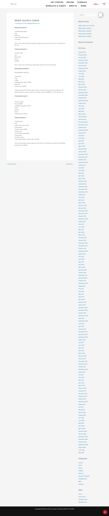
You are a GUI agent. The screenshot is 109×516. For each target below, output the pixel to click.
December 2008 (83, 436)
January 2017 (82, 305)
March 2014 (81, 353)
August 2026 (82, 52)
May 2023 (81, 141)
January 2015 (82, 329)
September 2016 (83, 315)
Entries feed (81, 497)
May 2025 (81, 79)
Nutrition (80, 473)
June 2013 (81, 377)
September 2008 (83, 444)
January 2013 (82, 391)
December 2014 (82, 331)
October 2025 (82, 65)
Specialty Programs (83, 476)
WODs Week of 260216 (84, 31)
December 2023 (83, 122)
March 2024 (81, 114)
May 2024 (81, 111)
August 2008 (82, 447)
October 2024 (82, 98)
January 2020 (82, 208)
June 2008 (81, 450)
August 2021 (81, 194)
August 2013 (82, 372)
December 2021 (82, 186)
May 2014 (81, 348)
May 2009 (81, 423)
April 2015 (81, 326)
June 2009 (81, 420)
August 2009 (82, 415)
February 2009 (82, 431)
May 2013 (81, 380)
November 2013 (82, 364)
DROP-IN (73, 6)
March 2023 (81, 146)
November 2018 (82, 245)
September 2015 (83, 321)
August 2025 (82, 71)
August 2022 (82, 165)
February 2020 (82, 205)
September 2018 (83, 251)
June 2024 (81, 108)
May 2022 (81, 173)
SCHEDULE (82, 2)
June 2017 (81, 291)
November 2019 (82, 213)
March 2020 (81, 202)
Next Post (70, 164)
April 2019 (81, 232)
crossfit (80, 462)
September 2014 (83, 337)
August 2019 (81, 221)
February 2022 (82, 181)
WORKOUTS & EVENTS (56, 6)
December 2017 (82, 275)
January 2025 (82, 90)
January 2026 (82, 57)
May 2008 (81, 452)
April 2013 (81, 383)
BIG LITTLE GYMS (69, 509)
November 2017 (82, 278)
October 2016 (82, 313)
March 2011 (81, 409)
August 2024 (82, 103)
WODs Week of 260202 (84, 36)
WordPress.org (82, 502)
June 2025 (81, 76)
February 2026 (82, 55)
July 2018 (81, 256)
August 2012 (81, 404)
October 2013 (82, 366)
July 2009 (81, 418)
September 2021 (83, 192)
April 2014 (81, 350)
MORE (83, 6)
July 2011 (81, 407)
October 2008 (82, 442)
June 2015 (81, 323)
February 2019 (82, 237)
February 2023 (82, 149)
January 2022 (82, 184)
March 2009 (81, 428)
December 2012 (82, 393)
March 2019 (81, 235)
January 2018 (82, 272)
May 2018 (81, 262)
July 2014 (81, 342)
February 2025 (82, 87)
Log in (80, 494)
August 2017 (81, 286)
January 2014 (82, 358)
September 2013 (83, 369)
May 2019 (81, 229)
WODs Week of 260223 (84, 28)
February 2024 (82, 116)
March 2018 (81, 267)
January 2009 (82, 434)
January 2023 (82, 151)
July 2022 (81, 168)
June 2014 (81, 345)
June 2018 (81, 259)
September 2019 (83, 219)
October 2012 (82, 399)
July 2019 (81, 224)
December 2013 (82, 361)
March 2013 (81, 385)
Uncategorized (19, 23)
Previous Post (11, 164)
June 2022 (81, 170)
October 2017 (82, 280)
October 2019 (82, 216)
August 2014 (82, 340)
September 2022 (83, 162)
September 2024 (83, 100)
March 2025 (81, 84)
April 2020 (81, 200)
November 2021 (82, 189)
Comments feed (82, 499)
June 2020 (81, 197)
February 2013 (82, 388)
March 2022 (81, 178)
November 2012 (82, 396)
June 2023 (81, 138)
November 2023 (83, 125)
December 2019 (82, 211)
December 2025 (83, 60)
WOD (79, 481)
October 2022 (82, 159)
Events (80, 465)
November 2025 (83, 63)
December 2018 (82, 243)
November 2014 (82, 334)
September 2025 (83, 68)
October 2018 (82, 248)
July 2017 (81, 288)
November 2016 (82, 310)
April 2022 (81, 176)
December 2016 (82, 307)
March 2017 (81, 299)
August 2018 (81, 254)
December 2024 (83, 92)
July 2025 (81, 73)
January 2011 (82, 412)
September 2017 (83, 283)
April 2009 (81, 426)
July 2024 (81, 106)
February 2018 (82, 270)
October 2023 (82, 127)
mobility (80, 470)
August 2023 (82, 133)
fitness (80, 468)
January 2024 (82, 119)
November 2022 (83, 157)
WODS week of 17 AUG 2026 (86, 25)
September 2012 (83, 401)
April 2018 (81, 264)
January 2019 (82, 240)
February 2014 (82, 356)
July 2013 (81, 374)
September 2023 (83, 130)
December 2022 (83, 154)
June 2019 (81, 227)
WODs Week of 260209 (84, 33)
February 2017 (82, 302)
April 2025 (81, 82)
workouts (81, 484)
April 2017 (81, 297)
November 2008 (83, 439)
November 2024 (83, 95)
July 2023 (81, 135)
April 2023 (81, 143)
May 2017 (81, 294)
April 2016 (81, 318)
